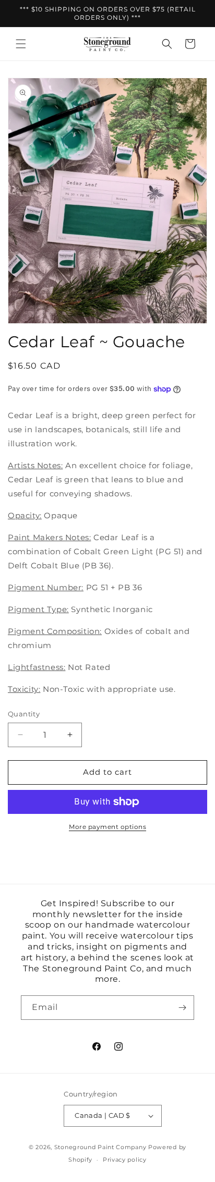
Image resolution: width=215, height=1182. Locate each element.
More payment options (107, 827)
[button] (20, 43)
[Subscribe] (182, 1007)
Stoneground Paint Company (100, 1147)
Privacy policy (125, 1159)
